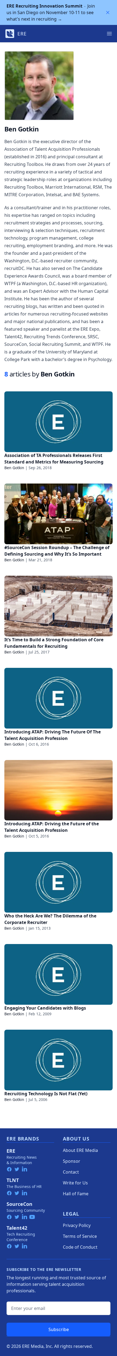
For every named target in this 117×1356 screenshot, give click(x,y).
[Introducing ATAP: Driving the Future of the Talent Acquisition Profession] (58, 790)
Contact (71, 1172)
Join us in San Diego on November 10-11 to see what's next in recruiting (51, 12)
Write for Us (75, 1183)
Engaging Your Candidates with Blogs (45, 1008)
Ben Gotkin (14, 467)
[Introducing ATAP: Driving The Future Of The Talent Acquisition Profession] (58, 698)
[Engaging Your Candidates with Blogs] (58, 974)
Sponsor (71, 1161)
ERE (11, 1151)
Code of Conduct (80, 1247)
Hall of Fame (75, 1194)
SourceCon (19, 1204)
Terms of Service (80, 1236)
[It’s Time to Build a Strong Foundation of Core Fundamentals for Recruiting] (58, 606)
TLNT (13, 1180)
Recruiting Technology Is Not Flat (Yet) (45, 1094)
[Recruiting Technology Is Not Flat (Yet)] (58, 1060)
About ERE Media (80, 1150)
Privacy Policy (77, 1225)
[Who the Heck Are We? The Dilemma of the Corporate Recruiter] (58, 882)
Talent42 (17, 1228)
